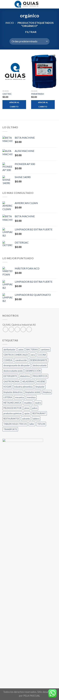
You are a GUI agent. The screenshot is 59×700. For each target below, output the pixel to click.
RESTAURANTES (11, 418)
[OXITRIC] (15, 71)
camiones (45, 349)
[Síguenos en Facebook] (5, 329)
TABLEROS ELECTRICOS (15, 424)
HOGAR (7, 386)
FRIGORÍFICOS (40, 376)
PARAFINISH (37, 94)
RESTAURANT (39, 413)
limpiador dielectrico (12, 392)
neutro (38, 402)
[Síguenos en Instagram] (11, 329)
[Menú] (4, 4)
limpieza (47, 392)
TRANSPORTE (10, 429)
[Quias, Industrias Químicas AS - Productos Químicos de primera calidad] (27, 4)
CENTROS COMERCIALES (15, 354)
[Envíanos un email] (23, 329)
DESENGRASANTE (38, 360)
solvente (26, 418)
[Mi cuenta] (49, 4)
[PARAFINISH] (44, 71)
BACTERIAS (32, 349)
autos (20, 349)
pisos (26, 408)
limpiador (40, 386)
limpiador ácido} (32, 392)
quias (27, 413)
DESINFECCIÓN (33, 370)
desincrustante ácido (13, 370)
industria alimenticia (23, 386)
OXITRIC (7, 94)
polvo (34, 408)
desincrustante (40, 365)
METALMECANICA (12, 402)
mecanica (19, 397)
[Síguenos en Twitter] (17, 329)
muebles (28, 402)
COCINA (42, 354)
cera (33, 354)
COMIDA (7, 360)
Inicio (9, 22)
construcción (21, 360)
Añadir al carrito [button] (14, 104)
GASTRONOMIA (11, 381)
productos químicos (12, 413)
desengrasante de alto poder (16, 365)
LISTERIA (7, 397)
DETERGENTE (10, 376)
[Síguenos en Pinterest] (29, 329)
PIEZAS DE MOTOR (12, 408)
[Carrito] (55, 4)
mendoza (31, 397)
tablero (36, 418)
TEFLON (41, 424)
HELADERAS (28, 381)
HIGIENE (41, 381)
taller (32, 424)
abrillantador (9, 349)
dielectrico (25, 376)
